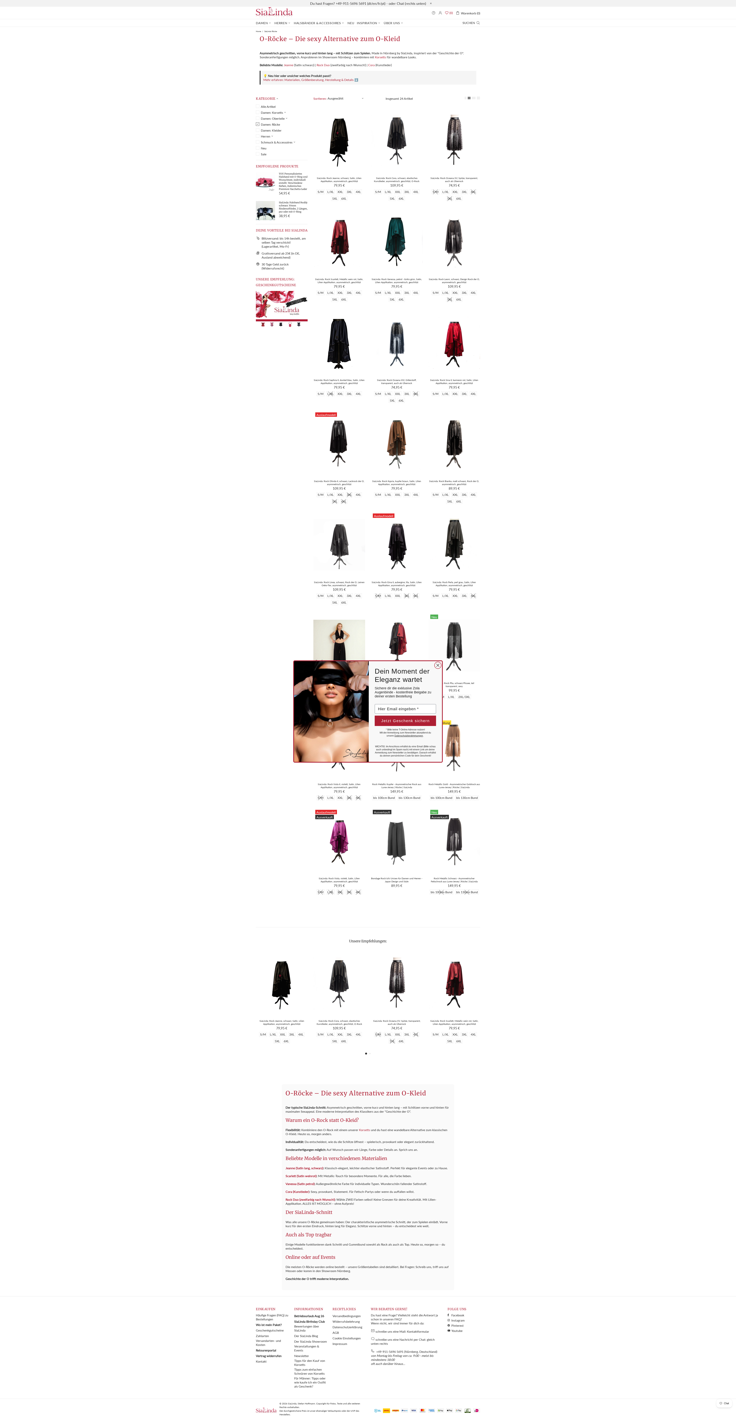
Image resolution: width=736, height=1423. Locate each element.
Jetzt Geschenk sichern (405, 721)
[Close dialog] (438, 665)
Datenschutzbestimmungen (408, 735)
